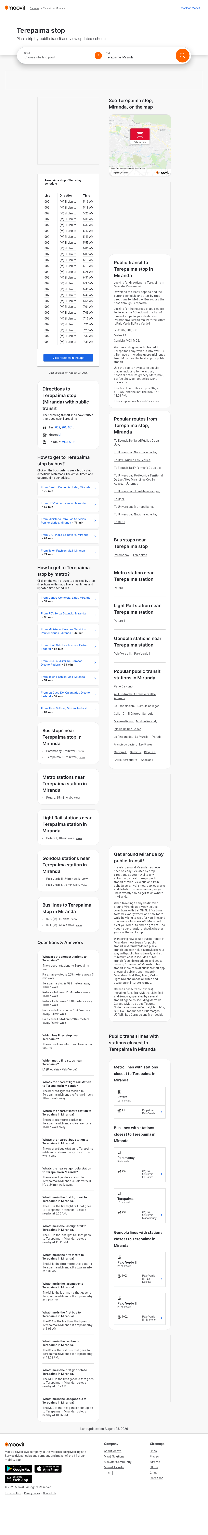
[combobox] (57, 57)
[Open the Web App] (18, 1479)
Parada (156, 736)
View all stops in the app (68, 357)
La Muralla (141, 736)
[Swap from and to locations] (98, 55)
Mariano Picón (123, 721)
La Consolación (124, 706)
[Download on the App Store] (48, 1469)
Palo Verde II (142, 653)
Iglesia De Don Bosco (127, 729)
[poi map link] (140, 145)
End (107, 53)
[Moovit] (15, 8)
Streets (155, 1462)
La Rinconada (123, 736)
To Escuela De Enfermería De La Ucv (137, 467)
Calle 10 (119, 713)
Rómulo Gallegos (149, 706)
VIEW (81, 751)
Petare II (119, 620)
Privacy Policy (32, 1493)
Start (27, 53)
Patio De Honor (123, 686)
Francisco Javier (125, 744)
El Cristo (133, 713)
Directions (156, 1478)
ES (108, 1473)
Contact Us (49, 1493)
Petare (118, 587)
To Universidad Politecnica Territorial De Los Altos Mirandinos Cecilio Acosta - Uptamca (138, 479)
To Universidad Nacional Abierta (135, 452)
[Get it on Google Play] (18, 1469)
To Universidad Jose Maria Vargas (136, 491)
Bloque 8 (150, 752)
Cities (153, 1472)
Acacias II (147, 760)
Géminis (135, 752)
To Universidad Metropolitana (133, 506)
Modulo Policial (146, 721)
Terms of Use (13, 1493)
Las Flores (146, 744)
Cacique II (120, 752)
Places (154, 1456)
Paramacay (121, 555)
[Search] (183, 55)
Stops (154, 1467)
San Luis (147, 713)
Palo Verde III (122, 653)
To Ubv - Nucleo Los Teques (132, 460)
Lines (153, 1451)
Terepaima (140, 555)
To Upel (119, 499)
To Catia (119, 522)
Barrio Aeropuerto (126, 760)
